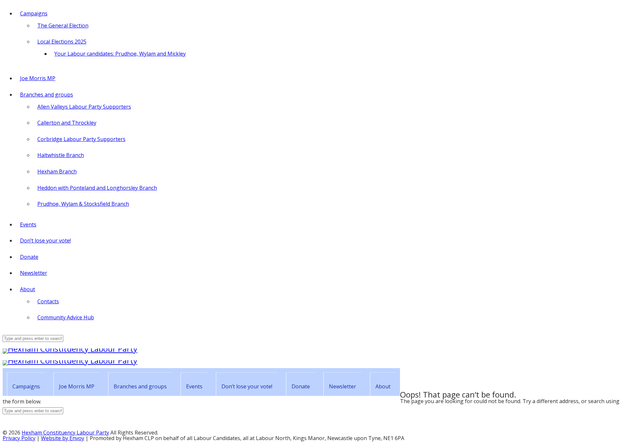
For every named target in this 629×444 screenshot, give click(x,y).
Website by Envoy (62, 438)
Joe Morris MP (37, 78)
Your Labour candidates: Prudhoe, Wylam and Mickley (120, 53)
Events (28, 224)
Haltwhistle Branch (60, 155)
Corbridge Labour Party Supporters (81, 139)
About (27, 289)
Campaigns (34, 13)
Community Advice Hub (65, 317)
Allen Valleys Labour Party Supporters (84, 106)
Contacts (48, 301)
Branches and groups (46, 94)
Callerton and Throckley (66, 122)
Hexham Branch (57, 171)
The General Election (62, 25)
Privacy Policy (19, 438)
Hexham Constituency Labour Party (65, 432)
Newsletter (33, 272)
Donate (29, 256)
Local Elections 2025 (61, 41)
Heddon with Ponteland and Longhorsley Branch (97, 187)
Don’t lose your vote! (45, 240)
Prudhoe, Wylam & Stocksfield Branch (83, 203)
